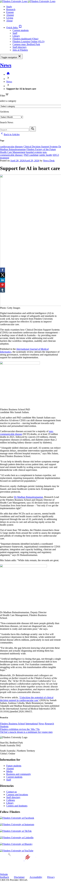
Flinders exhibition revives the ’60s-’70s (20, 729)
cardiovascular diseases (11, 146)
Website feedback (4, 875)
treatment (4, 157)
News (5, 65)
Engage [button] (10, 12)
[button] (14, 27)
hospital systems (34, 152)
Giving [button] (9, 18)
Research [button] (10, 9)
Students (4, 726)
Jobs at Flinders (20, 50)
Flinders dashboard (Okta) (25, 38)
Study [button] (9, 6)
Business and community (18, 774)
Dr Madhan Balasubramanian (28, 497)
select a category (8, 101)
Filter (2, 95)
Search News (6, 122)
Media (9, 771)
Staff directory (20, 47)
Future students (13, 765)
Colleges (10, 800)
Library (16, 36)
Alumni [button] (10, 15)
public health (45, 155)
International (31, 723)
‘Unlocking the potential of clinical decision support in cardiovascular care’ (26, 699)
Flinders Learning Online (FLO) (28, 41)
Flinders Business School (12, 723)
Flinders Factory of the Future (41, 149)
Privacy (51, 877)
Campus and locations (17, 794)
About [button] (9, 20)
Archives (4, 111)
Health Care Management (12, 152)
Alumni (10, 768)
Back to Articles (10, 134)
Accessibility (36, 877)
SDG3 (56, 155)
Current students (21, 30)
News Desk (49, 160)
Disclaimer (19, 877)
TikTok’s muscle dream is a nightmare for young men (26, 732)
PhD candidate (31, 155)
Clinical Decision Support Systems (40, 146)
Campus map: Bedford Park (26, 44)
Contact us (11, 791)
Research (49, 723)
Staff (15, 33)
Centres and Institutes (16, 805)
